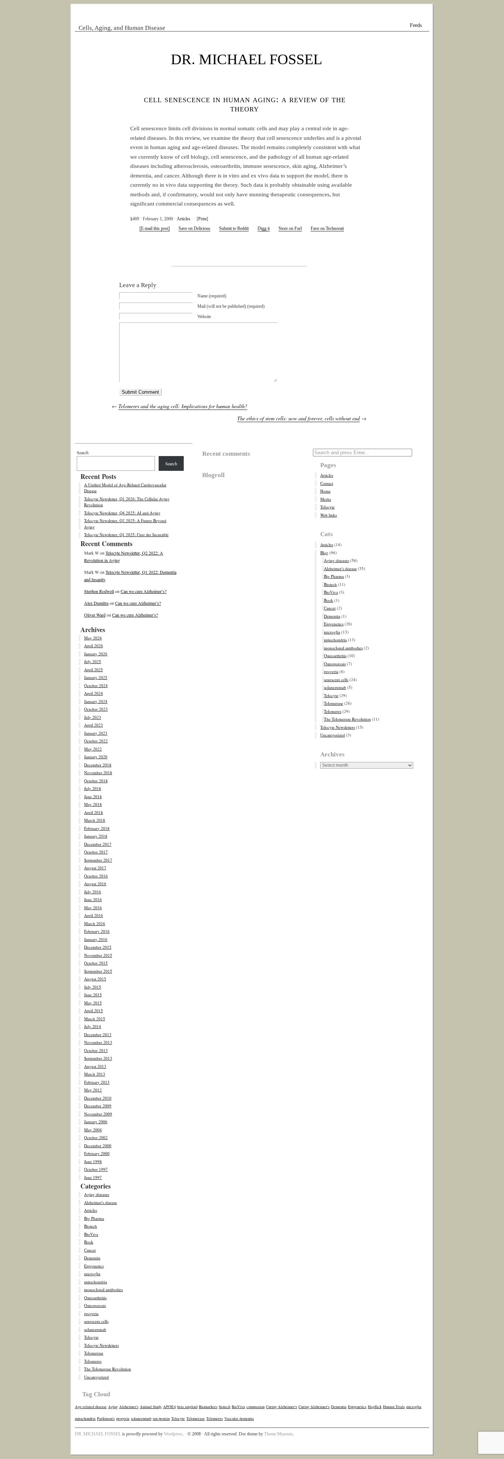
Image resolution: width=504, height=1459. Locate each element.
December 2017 (97, 844)
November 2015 (98, 955)
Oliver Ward (95, 615)
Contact (326, 483)
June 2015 (93, 994)
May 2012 (93, 1090)
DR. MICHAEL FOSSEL (246, 59)
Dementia (92, 1257)
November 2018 (98, 772)
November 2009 (98, 1114)
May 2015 (93, 1003)
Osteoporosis (95, 1305)
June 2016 (93, 899)
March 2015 (94, 1018)
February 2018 (97, 828)
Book (88, 1242)
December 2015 (97, 947)
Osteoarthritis (95, 1297)
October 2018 (96, 780)
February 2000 (97, 1153)
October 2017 (96, 852)
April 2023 (93, 725)
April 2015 (93, 1010)
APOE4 (169, 1406)
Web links (328, 515)
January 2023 (95, 733)
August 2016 (95, 883)
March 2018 (94, 820)
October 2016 (96, 876)
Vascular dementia (239, 1418)
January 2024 (95, 701)
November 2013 (98, 1042)
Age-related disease (91, 1406)
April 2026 (93, 645)
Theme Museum (278, 1433)
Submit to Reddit (234, 228)
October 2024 (96, 685)
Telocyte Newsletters (101, 1345)
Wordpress (173, 1433)
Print (202, 218)
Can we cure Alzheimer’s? (143, 591)
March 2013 (94, 1074)
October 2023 (96, 709)
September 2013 (98, 1058)
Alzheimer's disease (100, 1202)
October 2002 (96, 1137)
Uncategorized (96, 1377)
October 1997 (96, 1169)
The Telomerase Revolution (107, 1369)
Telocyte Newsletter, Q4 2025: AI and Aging (122, 512)
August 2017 (95, 867)
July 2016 (92, 891)
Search (83, 452)
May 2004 (93, 1129)
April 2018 (93, 812)
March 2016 (94, 923)
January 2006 (95, 1121)
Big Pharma (94, 1218)
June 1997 (93, 1177)
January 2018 (95, 836)
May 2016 (93, 907)
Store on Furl (290, 228)
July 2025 (92, 661)
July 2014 (92, 1026)
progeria (91, 1313)
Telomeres (92, 1361)
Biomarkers (208, 1406)
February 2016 (97, 931)
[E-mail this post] (154, 228)
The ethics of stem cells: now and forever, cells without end (298, 418)
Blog (324, 552)
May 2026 (93, 638)
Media (325, 499)
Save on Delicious (194, 228)
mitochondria (95, 1281)
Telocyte (91, 1337)
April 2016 (93, 915)
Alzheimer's (128, 1406)
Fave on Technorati (327, 228)
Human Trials (394, 1406)
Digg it (264, 228)
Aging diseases (96, 1194)
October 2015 (96, 963)
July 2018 (92, 788)
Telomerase (93, 1353)
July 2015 (92, 987)
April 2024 (93, 693)
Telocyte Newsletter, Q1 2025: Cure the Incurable (126, 534)
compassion (255, 1406)
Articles (183, 218)
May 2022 (93, 749)
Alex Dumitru (96, 603)
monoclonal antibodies (103, 1289)
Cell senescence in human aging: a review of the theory (245, 103)
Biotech (90, 1226)
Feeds (416, 25)
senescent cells (96, 1321)
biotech (224, 1406)
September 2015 (98, 971)
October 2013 (96, 1050)
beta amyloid (187, 1406)
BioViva (91, 1234)
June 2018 (93, 796)
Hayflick (375, 1406)
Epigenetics (94, 1266)
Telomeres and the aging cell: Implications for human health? (182, 406)
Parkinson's (106, 1418)
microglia (92, 1273)
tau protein (161, 1418)
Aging (113, 1406)
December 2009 (97, 1105)
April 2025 (93, 669)
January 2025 (95, 677)
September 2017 (98, 860)
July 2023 (92, 717)
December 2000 (97, 1145)
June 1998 (93, 1161)
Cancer (90, 1250)
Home (325, 491)
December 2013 (97, 1034)
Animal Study (151, 1406)
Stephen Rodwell (99, 591)
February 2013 (97, 1082)
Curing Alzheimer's (281, 1406)
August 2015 (95, 979)
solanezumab (95, 1329)
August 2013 (95, 1066)
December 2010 (97, 1098)
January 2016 (95, 939)
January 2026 (95, 653)
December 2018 (97, 765)
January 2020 (95, 756)
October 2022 (96, 741)
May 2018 (93, 804)
